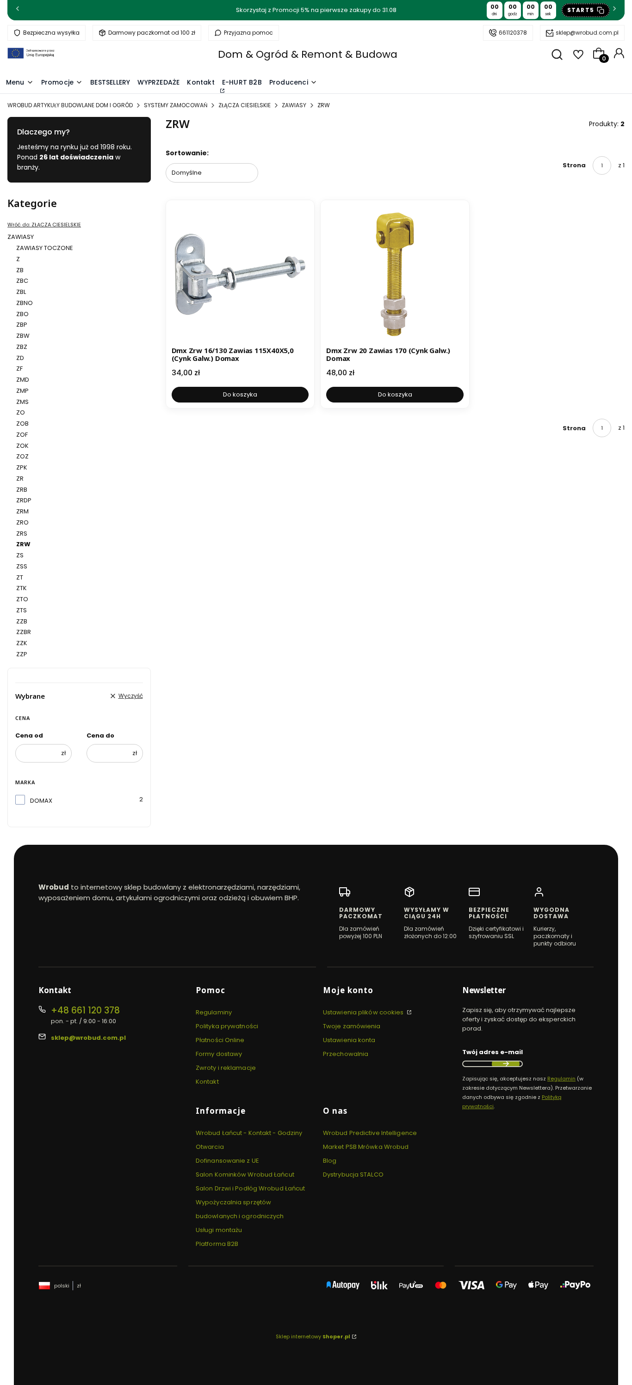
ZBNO (24, 303)
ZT (19, 577)
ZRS (21, 533)
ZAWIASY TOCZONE (44, 248)
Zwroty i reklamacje (226, 1067)
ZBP (21, 324)
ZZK (21, 643)
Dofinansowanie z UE (227, 1160)
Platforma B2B (217, 1243)
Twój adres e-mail (492, 1052)
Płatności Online (220, 1040)
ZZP (21, 654)
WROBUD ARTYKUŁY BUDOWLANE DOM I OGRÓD (70, 105)
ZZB (21, 621)
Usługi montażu (219, 1230)
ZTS (21, 610)
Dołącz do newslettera (506, 1064)
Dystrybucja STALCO (353, 1174)
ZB (20, 270)
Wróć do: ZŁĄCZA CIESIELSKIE (44, 224)
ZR (20, 478)
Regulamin (561, 1078)
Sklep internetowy (313, 1336)
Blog (329, 1160)
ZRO (22, 522)
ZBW (23, 335)
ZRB (21, 489)
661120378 (513, 33)
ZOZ (22, 456)
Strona (574, 165)
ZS (20, 555)
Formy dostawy (219, 1053)
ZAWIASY (294, 105)
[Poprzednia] (17, 10)
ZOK (22, 445)
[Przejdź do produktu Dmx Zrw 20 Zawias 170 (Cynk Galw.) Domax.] (395, 274)
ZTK (21, 588)
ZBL (21, 291)
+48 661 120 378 (85, 1010)
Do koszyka (240, 394)
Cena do (100, 735)
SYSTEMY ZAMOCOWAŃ (175, 105)
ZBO (22, 314)
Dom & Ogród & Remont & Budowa (307, 54)
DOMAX (41, 800)
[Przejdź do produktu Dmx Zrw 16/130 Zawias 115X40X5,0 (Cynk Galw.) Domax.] (240, 274)
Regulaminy (214, 1012)
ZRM (22, 511)
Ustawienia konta (349, 1040)
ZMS (22, 401)
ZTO (22, 599)
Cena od (29, 735)
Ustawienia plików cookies (364, 1012)
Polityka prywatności (227, 1026)
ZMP (22, 390)
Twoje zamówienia (352, 1026)
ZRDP (23, 500)
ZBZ (21, 346)
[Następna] (614, 10)
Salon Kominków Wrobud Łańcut (245, 1174)
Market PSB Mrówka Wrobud (366, 1146)
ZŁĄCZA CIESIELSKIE (244, 105)
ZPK (21, 467)
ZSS (21, 566)
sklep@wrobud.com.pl (587, 33)
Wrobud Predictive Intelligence (370, 1133)
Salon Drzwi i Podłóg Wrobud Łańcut (250, 1188)
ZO (20, 412)
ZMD (22, 379)
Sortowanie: (187, 153)
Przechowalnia (345, 1053)
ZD (20, 358)
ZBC (22, 280)
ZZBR (23, 632)
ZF (19, 368)
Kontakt (207, 1081)
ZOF (22, 434)
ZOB (22, 423)
